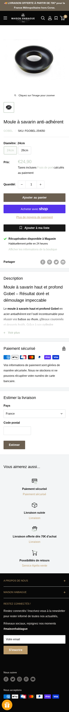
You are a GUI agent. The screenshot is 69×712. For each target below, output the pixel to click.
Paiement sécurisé (34, 494)
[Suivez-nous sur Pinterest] (26, 679)
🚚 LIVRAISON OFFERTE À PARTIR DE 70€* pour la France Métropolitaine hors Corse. (34, 5)
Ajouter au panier (34, 197)
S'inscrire (15, 650)
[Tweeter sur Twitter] (56, 262)
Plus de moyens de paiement (34, 217)
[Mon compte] (50, 18)
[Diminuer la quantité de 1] (21, 184)
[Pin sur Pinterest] (49, 262)
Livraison (34, 518)
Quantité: (10, 184)
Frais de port (45, 167)
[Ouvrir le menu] (5, 18)
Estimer (14, 445)
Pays (7, 405)
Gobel (8, 130)
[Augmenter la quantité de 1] (40, 184)
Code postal (12, 422)
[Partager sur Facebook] (42, 262)
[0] (62, 18)
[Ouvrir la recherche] (43, 18)
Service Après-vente (34, 565)
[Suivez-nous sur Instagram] (19, 679)
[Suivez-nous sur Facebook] (6, 679)
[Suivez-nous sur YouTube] (32, 679)
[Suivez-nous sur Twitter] (12, 679)
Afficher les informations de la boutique (32, 249)
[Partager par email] (63, 262)
